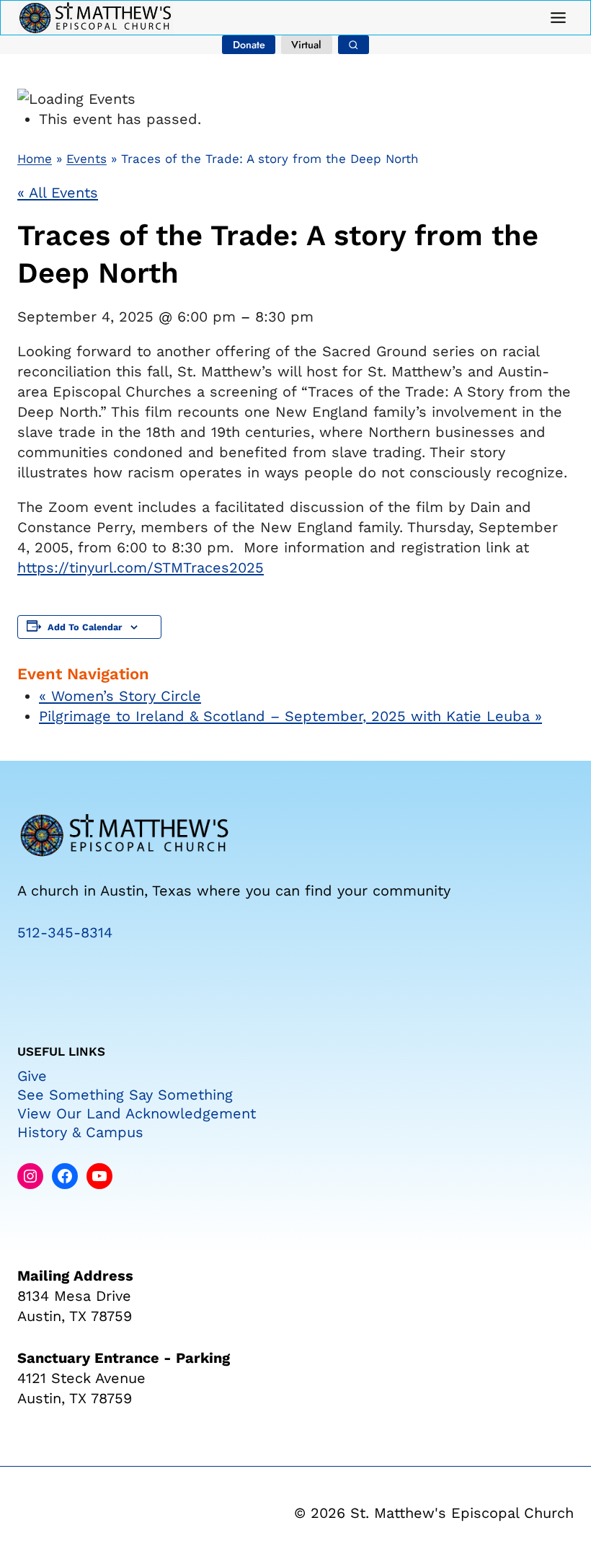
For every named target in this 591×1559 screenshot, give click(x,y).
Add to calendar (85, 627)
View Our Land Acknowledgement (136, 1113)
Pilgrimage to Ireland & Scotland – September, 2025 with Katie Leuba (290, 716)
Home (34, 158)
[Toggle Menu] (558, 17)
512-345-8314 (64, 932)
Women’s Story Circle (120, 696)
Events (86, 158)
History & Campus (80, 1132)
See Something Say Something (125, 1094)
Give (32, 1076)
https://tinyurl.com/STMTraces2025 (140, 567)
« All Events (57, 192)
